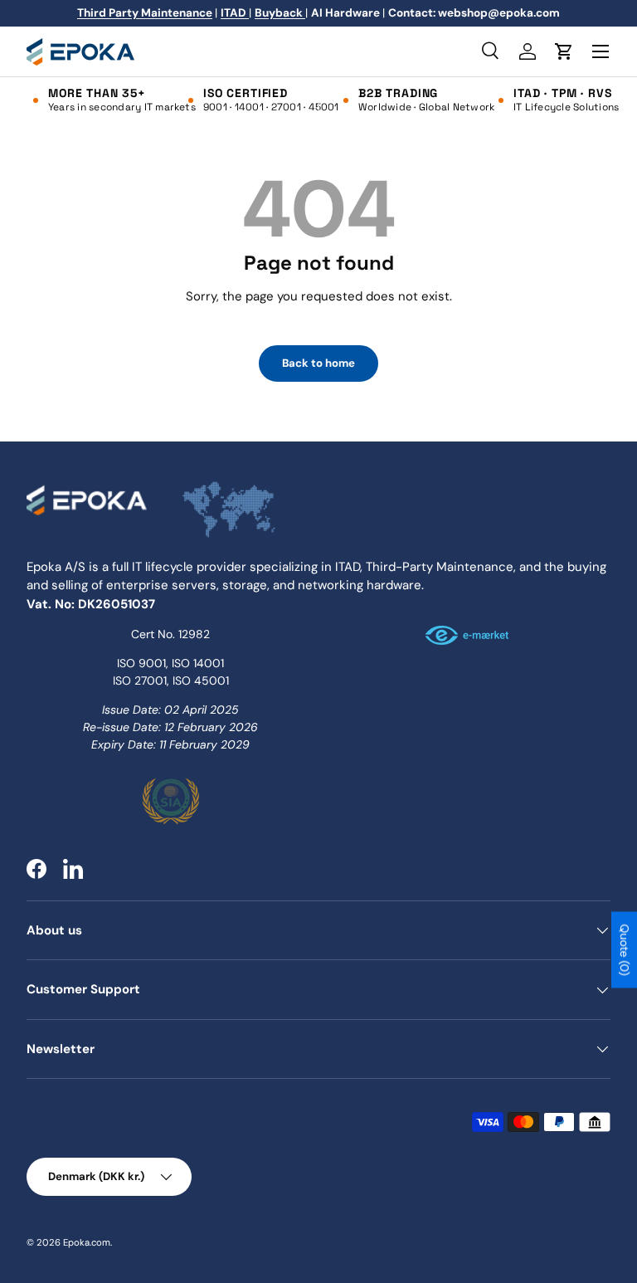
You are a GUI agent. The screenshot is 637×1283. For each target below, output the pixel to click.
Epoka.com (86, 1242)
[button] (564, 51)
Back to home (318, 363)
